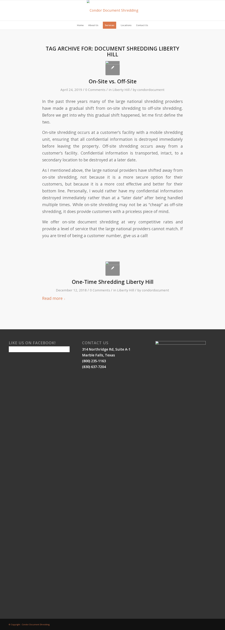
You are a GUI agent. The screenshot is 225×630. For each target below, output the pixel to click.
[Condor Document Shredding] (112, 10)
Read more (52, 298)
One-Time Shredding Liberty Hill (112, 281)
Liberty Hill (121, 89)
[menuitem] (80, 25)
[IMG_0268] (112, 68)
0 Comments (95, 89)
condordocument (151, 89)
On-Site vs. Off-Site (113, 81)
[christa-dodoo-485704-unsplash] (112, 268)
